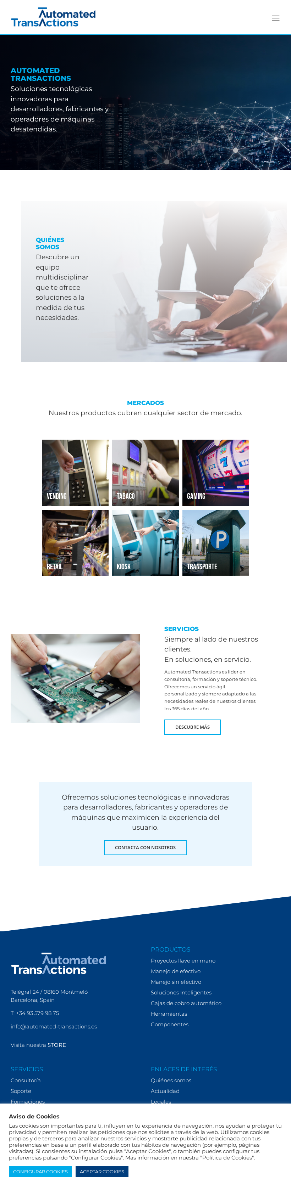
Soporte (21, 1091)
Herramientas (169, 1013)
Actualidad (165, 1091)
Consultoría (26, 1080)
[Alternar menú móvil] (275, 18)
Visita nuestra (38, 1045)
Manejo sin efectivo (176, 981)
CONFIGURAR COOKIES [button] (40, 1171)
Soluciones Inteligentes (181, 992)
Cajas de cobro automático (186, 1003)
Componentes (169, 1024)
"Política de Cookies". (227, 1158)
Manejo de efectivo (176, 971)
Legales (161, 1101)
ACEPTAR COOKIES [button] (102, 1171)
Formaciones (28, 1101)
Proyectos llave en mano (183, 960)
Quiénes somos (171, 1080)
